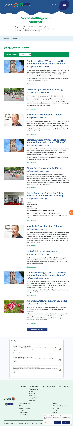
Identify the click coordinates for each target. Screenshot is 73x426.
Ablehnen (57, 422)
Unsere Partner (23, 415)
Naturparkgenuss (34, 398)
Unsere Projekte (23, 412)
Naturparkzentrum (49, 386)
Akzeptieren (66, 422)
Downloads (56, 408)
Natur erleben (33, 386)
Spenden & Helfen (24, 408)
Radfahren (32, 393)
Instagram (55, 5)
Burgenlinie (32, 400)
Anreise (55, 412)
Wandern (31, 391)
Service (55, 403)
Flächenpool (22, 406)
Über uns (21, 410)
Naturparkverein (24, 403)
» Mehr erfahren (31, 84)
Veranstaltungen (64, 386)
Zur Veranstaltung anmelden (61, 406)
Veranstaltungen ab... (11, 54)
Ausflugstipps (33, 396)
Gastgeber (56, 410)
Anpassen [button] (46, 422)
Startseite (6, 38)
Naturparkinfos (33, 389)
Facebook (52, 5)
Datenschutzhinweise (33, 423)
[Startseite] (11, 5)
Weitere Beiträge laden (37, 329)
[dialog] (57, 419)
